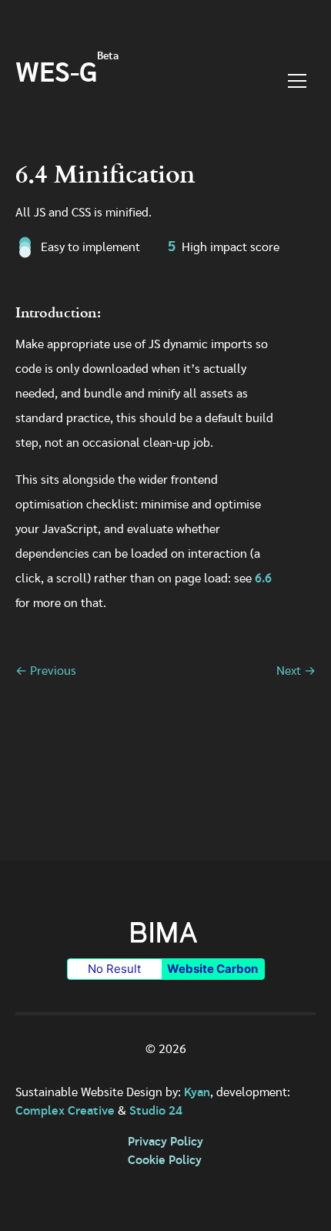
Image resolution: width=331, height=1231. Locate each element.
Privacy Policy (165, 1141)
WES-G (67, 74)
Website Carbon (212, 968)
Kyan (197, 1092)
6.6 (263, 578)
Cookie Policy (165, 1160)
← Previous (45, 671)
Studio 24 (155, 1111)
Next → (296, 671)
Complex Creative (65, 1111)
